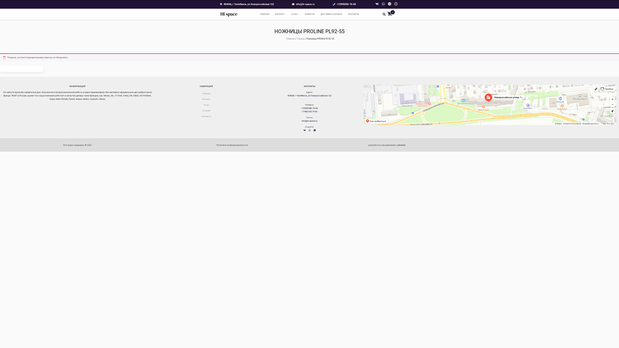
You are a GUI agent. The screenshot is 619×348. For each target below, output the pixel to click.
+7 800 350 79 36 (309, 111)
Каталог (279, 14)
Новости (310, 14)
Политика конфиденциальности (232, 145)
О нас (294, 14)
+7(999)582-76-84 (346, 4)
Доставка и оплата (331, 14)
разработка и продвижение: (387, 145)
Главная (264, 14)
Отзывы (206, 110)
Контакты (353, 14)
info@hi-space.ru (305, 4)
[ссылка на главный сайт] (229, 14)
